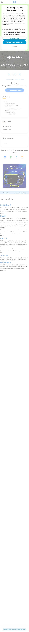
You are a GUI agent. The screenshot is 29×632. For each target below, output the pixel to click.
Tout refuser (14, 46)
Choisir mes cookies (14, 38)
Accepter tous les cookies (14, 42)
